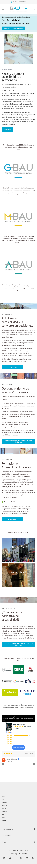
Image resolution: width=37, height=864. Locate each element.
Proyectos (4, 811)
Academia (4, 805)
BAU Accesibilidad (17, 850)
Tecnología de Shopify (18, 854)
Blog (3, 814)
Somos (3, 796)
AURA (3, 799)
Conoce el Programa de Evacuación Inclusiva (18, 441)
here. (4, 720)
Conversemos (7, 129)
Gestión (4, 808)
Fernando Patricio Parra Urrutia (16, 765)
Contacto (4, 820)
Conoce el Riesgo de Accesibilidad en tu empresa (18, 644)
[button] (3, 764)
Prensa (3, 817)
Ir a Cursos (12, 519)
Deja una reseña (18, 747)
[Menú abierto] (4, 9)
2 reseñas (9, 767)
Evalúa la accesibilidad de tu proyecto (13, 28)
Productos (4, 802)
